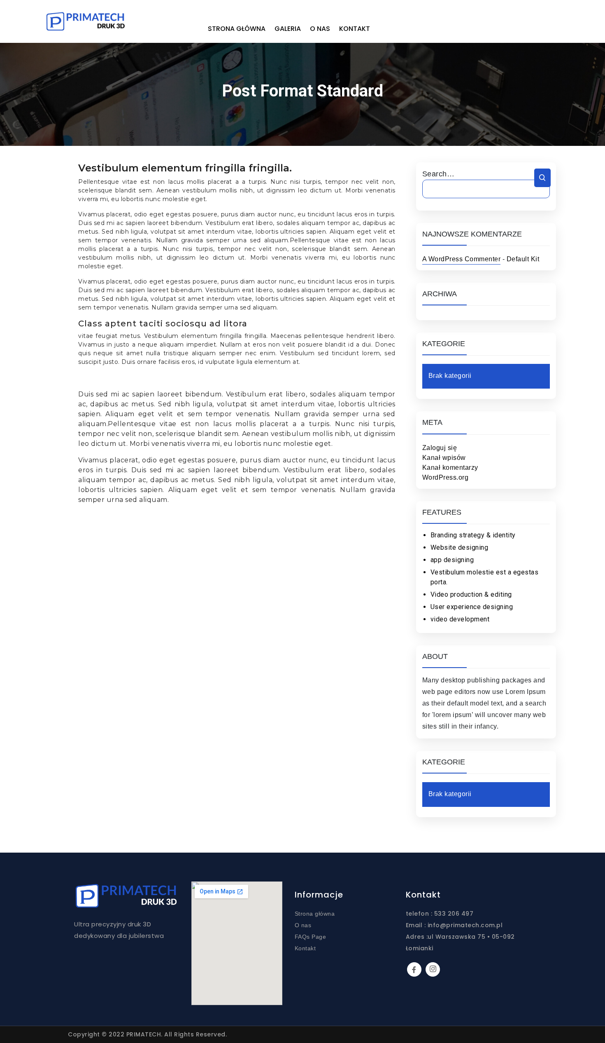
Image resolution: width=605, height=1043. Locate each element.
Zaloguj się (439, 447)
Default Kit (523, 259)
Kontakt (354, 28)
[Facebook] (414, 969)
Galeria (288, 28)
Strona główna (236, 28)
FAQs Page (310, 936)
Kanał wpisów (444, 457)
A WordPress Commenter (461, 259)
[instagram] (433, 969)
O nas (320, 28)
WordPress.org (445, 477)
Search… (438, 174)
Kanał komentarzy (450, 467)
